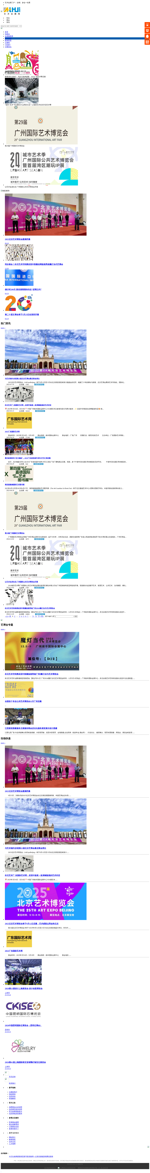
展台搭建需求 (14, 1124)
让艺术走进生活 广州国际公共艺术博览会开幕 (21, 582)
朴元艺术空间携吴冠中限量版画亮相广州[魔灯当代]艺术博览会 (31, 674)
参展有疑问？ (14, 1129)
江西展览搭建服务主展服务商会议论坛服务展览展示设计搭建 (31, 728)
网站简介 (12, 1137)
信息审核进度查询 (15, 1113)
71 (33, 616)
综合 (8, 18)
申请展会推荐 (14, 1122)
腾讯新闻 (50, 1156)
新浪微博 (30, 1156)
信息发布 (12, 1096)
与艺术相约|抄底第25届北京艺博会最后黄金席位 (22, 378)
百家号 (24, 1156)
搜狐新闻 (43, 1156)
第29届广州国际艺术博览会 (14, 533)
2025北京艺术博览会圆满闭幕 (17, 791)
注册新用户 (13, 1092)
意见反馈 (12, 1077)
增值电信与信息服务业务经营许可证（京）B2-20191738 (93, 1168)
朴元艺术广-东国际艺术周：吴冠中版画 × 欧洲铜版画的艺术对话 (28, 405)
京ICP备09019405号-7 (50, 1168)
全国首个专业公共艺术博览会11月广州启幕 (23, 701)
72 (36, 616)
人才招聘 (12, 1144)
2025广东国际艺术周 (12, 431)
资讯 (8, 22)
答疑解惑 (12, 1098)
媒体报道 (12, 1139)
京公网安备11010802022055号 (67, 1168)
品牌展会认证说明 (15, 1107)
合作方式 (12, 1141)
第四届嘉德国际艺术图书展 (14, 484)
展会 (8, 20)
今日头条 (12, 1156)
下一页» (41, 616)
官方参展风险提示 (15, 1111)
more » (3, 328)
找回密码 (12, 1094)
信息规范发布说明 (15, 1109)
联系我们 (12, 1083)
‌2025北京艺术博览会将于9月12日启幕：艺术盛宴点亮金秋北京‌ (32, 924)
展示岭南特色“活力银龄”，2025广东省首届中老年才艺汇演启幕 (28, 458)
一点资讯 (36, 1156)
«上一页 (8, 616)
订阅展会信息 (14, 1126)
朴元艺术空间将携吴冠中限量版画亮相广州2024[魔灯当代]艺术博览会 (30, 608)
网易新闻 (19, 1156)
